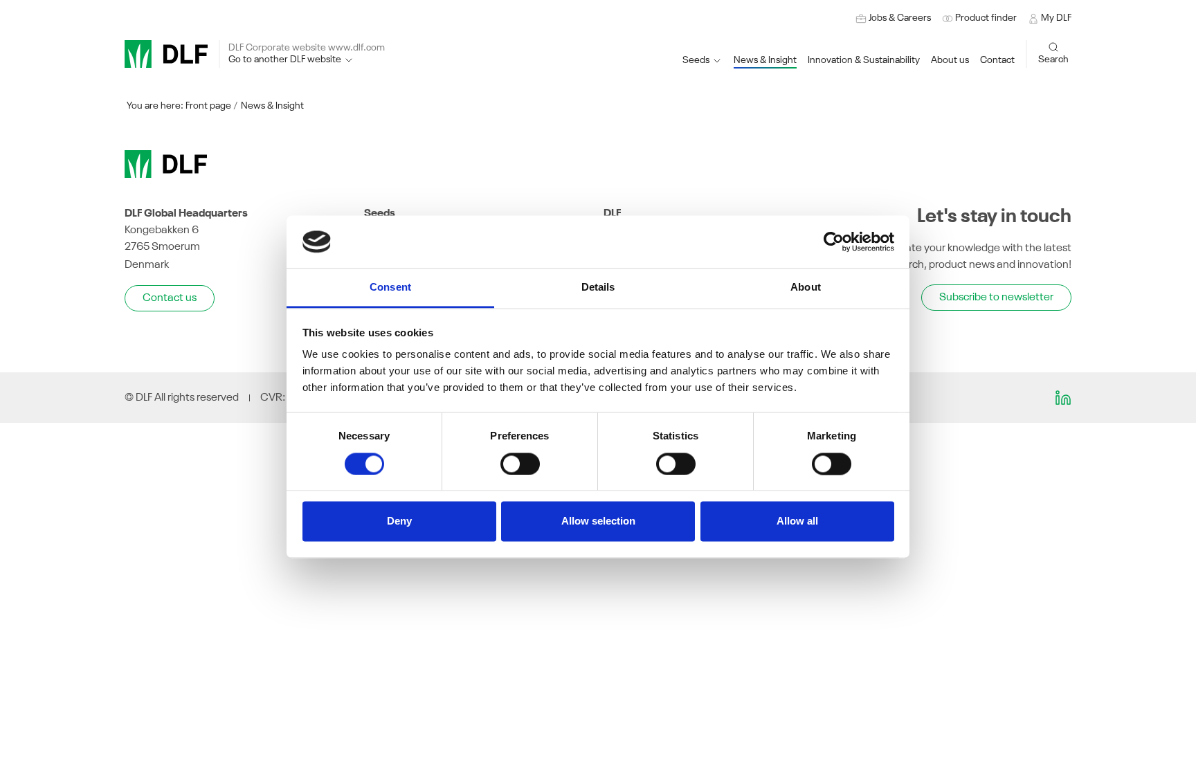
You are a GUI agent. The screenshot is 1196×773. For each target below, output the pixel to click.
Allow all (797, 521)
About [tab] (805, 287)
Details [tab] (598, 287)
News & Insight (272, 106)
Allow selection (598, 521)
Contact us (170, 298)
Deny (399, 521)
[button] (863, 60)
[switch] (520, 464)
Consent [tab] (390, 287)
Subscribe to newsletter (996, 297)
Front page (208, 106)
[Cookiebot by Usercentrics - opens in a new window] (833, 241)
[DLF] (166, 54)
